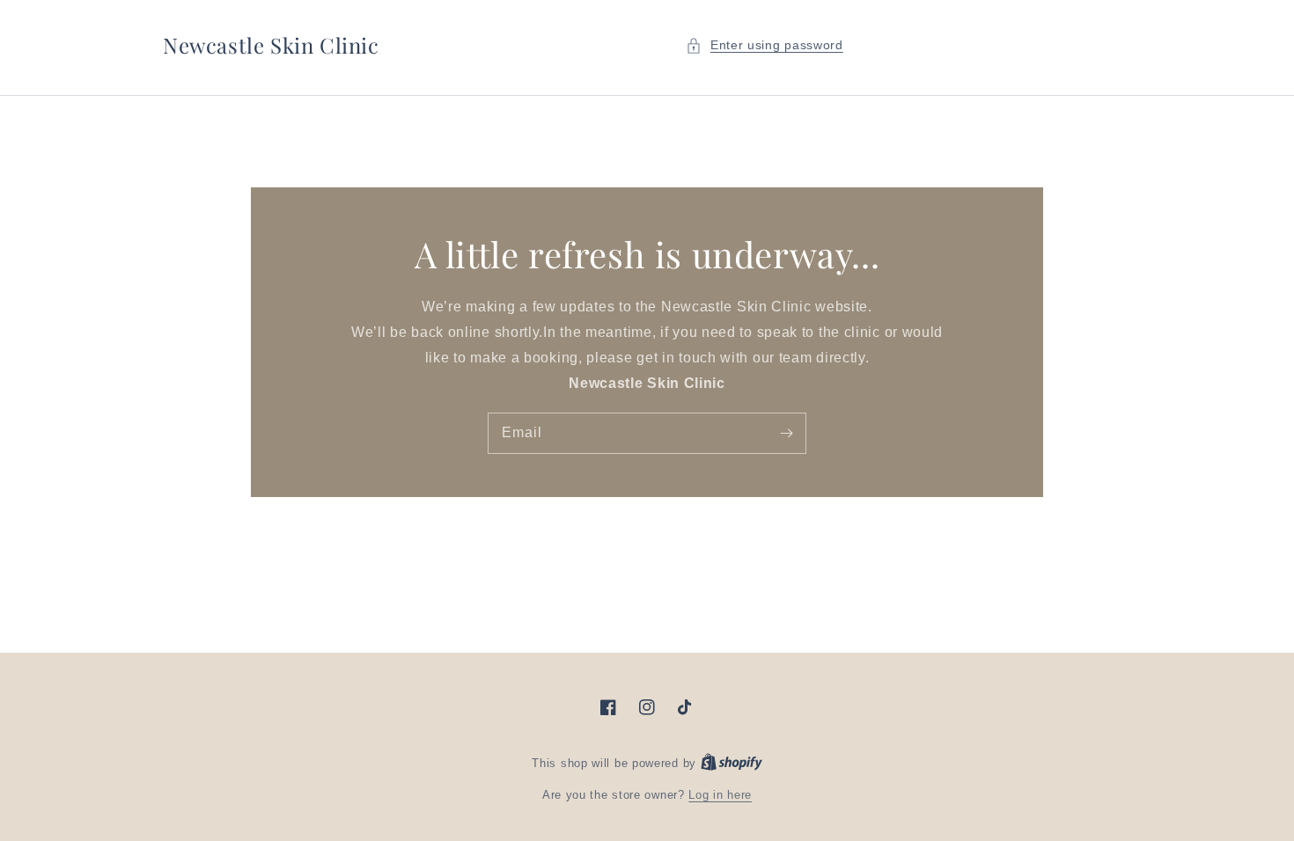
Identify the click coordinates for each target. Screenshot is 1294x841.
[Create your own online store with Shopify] (731, 763)
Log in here (720, 794)
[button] (764, 45)
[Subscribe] (786, 432)
